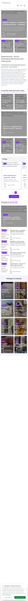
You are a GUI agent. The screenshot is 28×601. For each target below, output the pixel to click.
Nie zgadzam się (8, 597)
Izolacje (4, 287)
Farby (3, 40)
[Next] (16, 192)
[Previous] (12, 192)
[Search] (21, 5)
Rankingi (4, 19)
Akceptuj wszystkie (20, 597)
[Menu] (17, 5)
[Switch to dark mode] (24, 5)
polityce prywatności (6, 594)
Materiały (5, 214)
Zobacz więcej (14, 196)
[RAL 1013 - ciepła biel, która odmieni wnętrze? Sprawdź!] (14, 123)
